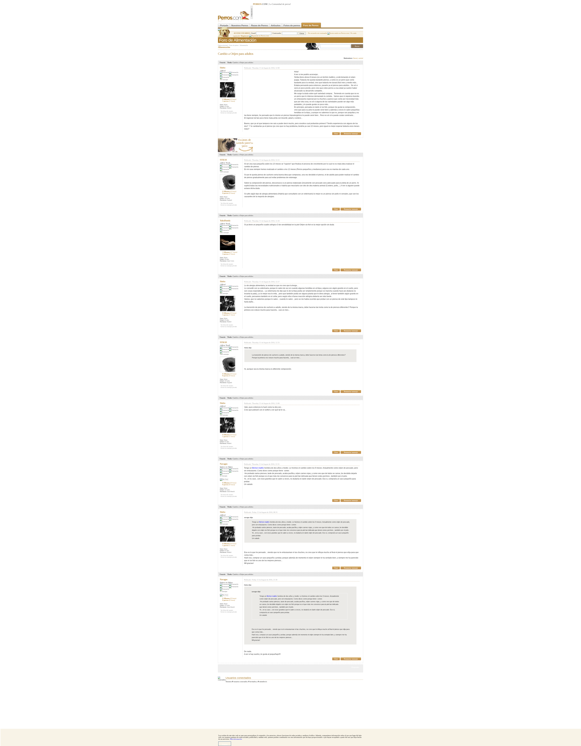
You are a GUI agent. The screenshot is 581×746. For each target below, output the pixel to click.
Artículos (275, 25)
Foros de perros (233, 45)
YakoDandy (225, 221)
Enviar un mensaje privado (229, 113)
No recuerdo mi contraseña (317, 33)
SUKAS (223, 160)
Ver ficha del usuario (227, 111)
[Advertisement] (308, 12)
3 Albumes (229, 252)
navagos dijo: (248, 517)
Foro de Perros (310, 25)
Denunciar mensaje (351, 133)
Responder (357, 53)
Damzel (355, 58)
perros (287, 4)
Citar (336, 133)
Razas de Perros (259, 25)
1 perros (228, 101)
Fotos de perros (292, 25)
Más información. (236, 739)
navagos (223, 464)
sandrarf (360, 58)
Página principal (223, 45)
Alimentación (244, 45)
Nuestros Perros (239, 25)
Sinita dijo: (248, 348)
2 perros (228, 254)
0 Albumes (229, 99)
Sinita (222, 68)
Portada (224, 25)
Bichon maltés (258, 468)
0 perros (228, 193)
